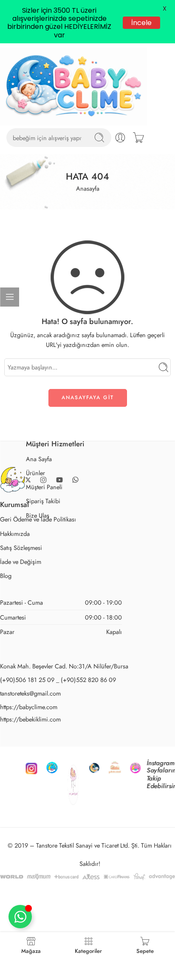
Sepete (145, 950)
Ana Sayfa (39, 415)
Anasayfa (87, 145)
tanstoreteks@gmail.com (30, 649)
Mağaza (31, 950)
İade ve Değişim (20, 518)
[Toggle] (20, 916)
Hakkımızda (15, 490)
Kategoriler (88, 950)
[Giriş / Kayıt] (120, 94)
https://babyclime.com (28, 663)
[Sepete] (138, 94)
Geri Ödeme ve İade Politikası (38, 476)
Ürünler (35, 429)
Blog (5, 532)
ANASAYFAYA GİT (88, 354)
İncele (141, 22)
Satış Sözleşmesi (21, 504)
